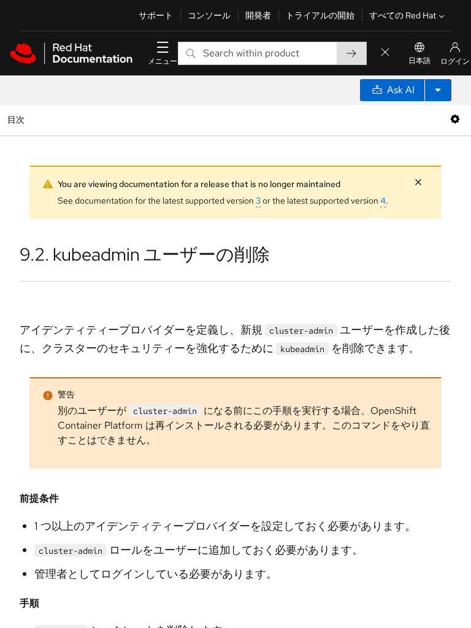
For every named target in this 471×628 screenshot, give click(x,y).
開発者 (258, 15)
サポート (156, 15)
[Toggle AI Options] (437, 90)
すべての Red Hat (402, 15)
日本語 (419, 61)
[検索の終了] (385, 53)
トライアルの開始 (320, 15)
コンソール (209, 15)
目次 (17, 119)
